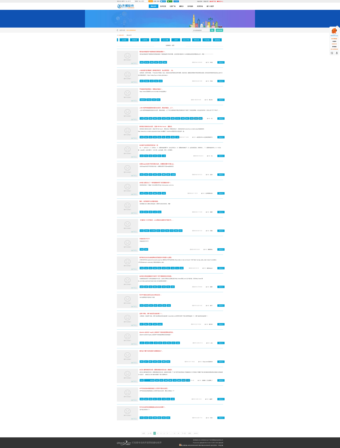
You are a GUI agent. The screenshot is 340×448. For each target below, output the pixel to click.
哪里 (164, 174)
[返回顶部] (337, 53)
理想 (211, 230)
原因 (181, 268)
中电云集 (220, 445)
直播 (155, 418)
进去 (164, 418)
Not (164, 137)
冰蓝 (142, 193)
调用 (150, 212)
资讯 (150, 193)
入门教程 (131, 40)
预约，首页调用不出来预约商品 (148, 201)
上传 (142, 118)
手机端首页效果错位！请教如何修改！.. (151, 89)
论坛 (159, 118)
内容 (164, 193)
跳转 (155, 118)
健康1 (211, 399)
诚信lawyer (209, 268)
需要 (166, 380)
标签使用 (152, 40)
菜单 (156, 343)
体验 (150, 118)
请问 (142, 361)
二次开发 (173, 40)
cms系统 (153, 230)
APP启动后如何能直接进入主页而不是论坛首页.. (153, 388)
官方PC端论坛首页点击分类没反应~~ (150, 295)
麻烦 (179, 380)
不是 (168, 287)
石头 (142, 380)
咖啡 (211, 287)
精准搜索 (219, 30)
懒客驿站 (210, 249)
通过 (187, 118)
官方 (142, 305)
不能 (167, 230)
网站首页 (153, 6)
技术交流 (163, 6)
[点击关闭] (337, 27)
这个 (146, 361)
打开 (150, 174)
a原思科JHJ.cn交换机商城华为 (204, 137)
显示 (159, 156)
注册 (154, 1)
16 (178, 433)
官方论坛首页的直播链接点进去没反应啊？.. (152, 407)
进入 (155, 399)
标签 (155, 268)
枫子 (211, 305)
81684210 (334, 44)
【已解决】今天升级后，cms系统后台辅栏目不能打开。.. (156, 220)
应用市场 (200, 6)
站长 (142, 156)
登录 (150, 1)
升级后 (146, 230)
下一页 (184, 433)
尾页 (189, 433)
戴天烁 (210, 324)
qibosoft (221, 442)
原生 (142, 174)
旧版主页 (205, 1)
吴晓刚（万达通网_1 (207, 380)
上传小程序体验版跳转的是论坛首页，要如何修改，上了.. (156, 108)
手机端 (149, 100)
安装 (142, 137)
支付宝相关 (194, 40)
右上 (151, 343)
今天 (142, 230)
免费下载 (213, 1)
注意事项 (214, 40)
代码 (173, 268)
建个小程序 (210, 6)
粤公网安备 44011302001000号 (190, 445)
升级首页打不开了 (144, 239)
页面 (156, 81)
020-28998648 (131, 30)
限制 (152, 62)
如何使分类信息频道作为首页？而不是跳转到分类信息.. (155, 276)
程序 (146, 118)
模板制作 (143, 100)
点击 (146, 268)
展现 (160, 62)
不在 (146, 156)
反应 (169, 305)
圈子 (150, 361)
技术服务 (190, 6)
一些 (164, 156)
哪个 (150, 324)
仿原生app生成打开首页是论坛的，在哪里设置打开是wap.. (156, 164)
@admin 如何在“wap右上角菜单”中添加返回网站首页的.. (156, 332)
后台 (150, 137)
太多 (175, 380)
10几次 (177, 118)
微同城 (152, 380)
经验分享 (183, 40)
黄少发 (210, 100)
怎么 (146, 193)
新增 (160, 81)
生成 (146, 174)
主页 (159, 399)
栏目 (163, 230)
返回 (164, 343)
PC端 (146, 305)
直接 (159, 137)
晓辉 (211, 212)
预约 (142, 212)
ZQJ (211, 418)
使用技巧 (142, 40)
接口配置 (204, 40)
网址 (146, 324)
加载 (170, 380)
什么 (177, 268)
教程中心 (220, 1)
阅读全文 (221, 62)
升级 (142, 249)
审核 (183, 118)
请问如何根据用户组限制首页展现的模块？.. (152, 52)
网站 (159, 268)
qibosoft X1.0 (203, 442)
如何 (168, 118)
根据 (142, 62)
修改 (173, 118)
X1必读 (121, 40)
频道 (155, 193)
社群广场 (172, 6)
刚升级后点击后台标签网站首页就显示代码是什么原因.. (155, 257)
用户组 (146, 62)
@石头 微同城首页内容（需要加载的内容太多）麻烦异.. (155, 370)
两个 (142, 324)
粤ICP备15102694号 (204, 445)
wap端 (173, 174)
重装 (173, 137)
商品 (159, 212)
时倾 (211, 62)
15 (174, 433)
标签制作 (162, 40)
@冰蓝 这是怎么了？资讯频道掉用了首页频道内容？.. (155, 183)
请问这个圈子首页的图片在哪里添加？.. (151, 351)
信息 (150, 287)
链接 (178, 343)
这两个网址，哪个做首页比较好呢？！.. (151, 313)
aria (211, 343)
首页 (156, 62)
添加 (160, 343)
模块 (165, 62)
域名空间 (199, 1)
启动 (142, 399)
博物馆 (146, 81)
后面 (150, 156)
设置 (168, 174)
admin (142, 343)
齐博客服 (335, 38)
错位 (158, 100)
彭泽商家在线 (209, 193)
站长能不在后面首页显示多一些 (148, 145)
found (168, 137)
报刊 (142, 81)
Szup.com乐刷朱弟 (207, 361)
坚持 (211, 174)
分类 (146, 287)
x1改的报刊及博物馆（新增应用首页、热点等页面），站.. (156, 70)
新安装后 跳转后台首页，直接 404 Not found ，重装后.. (155, 126)
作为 (159, 287)
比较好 (160, 324)
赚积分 (181, 6)
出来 (155, 212)
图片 (159, 361)
